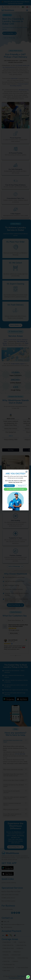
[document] (15, 490)
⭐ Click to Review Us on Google (15, 489)
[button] (26, 471)
